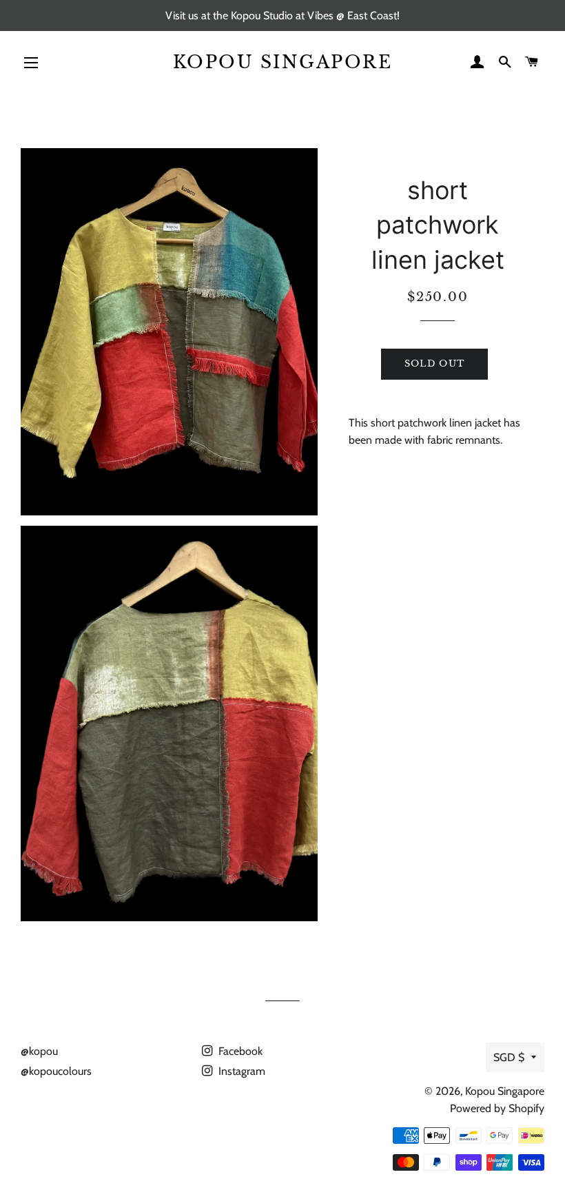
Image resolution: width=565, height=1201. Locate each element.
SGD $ (508, 1057)
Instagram (240, 1071)
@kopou (39, 1051)
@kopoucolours (56, 1071)
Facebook (239, 1051)
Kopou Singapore (283, 62)
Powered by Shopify (497, 1108)
